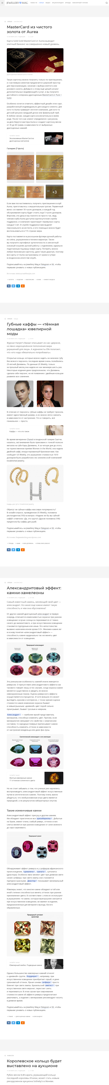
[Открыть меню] (2, 3)
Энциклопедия (57, 2)
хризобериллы (44, 818)
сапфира (46, 982)
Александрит (13, 714)
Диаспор (31, 881)
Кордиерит (32, 976)
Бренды (68, 2)
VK (53, 264)
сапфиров (44, 868)
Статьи (41, 2)
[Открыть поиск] (106, 3)
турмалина (28, 871)
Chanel (30, 439)
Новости (34, 2)
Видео (48, 2)
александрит (43, 614)
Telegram (45, 264)
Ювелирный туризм (80, 2)
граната (40, 871)
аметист (49, 985)
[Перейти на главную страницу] (17, 3)
